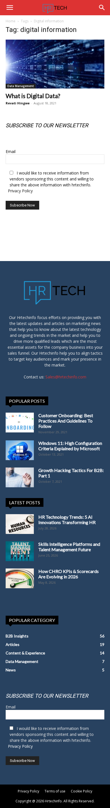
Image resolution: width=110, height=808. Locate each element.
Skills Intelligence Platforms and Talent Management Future (69, 546)
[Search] (102, 7)
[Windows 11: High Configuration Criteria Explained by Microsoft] (20, 450)
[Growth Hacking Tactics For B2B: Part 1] (20, 477)
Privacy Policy (20, 190)
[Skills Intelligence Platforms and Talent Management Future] (20, 551)
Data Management (20, 86)
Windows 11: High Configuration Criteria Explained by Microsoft (70, 445)
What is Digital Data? (33, 95)
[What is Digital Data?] (55, 64)
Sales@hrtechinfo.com (65, 377)
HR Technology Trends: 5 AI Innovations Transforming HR (67, 519)
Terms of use (55, 791)
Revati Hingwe (18, 103)
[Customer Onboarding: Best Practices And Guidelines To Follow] (20, 422)
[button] (10, 7)
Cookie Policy (81, 791)
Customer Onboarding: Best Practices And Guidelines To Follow (65, 421)
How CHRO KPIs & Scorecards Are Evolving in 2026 (68, 573)
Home (11, 21)
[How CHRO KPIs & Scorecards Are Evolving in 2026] (20, 578)
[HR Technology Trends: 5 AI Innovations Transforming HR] (20, 524)
